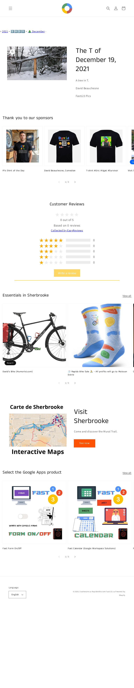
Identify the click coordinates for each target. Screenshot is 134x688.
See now (84, 443)
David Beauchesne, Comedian (60, 170)
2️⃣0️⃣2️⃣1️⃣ (18, 31)
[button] (10, 8)
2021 (5, 31)
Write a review (67, 273)
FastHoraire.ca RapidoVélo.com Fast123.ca (97, 591)
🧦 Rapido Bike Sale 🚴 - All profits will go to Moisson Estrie (97, 373)
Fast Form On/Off (12, 548)
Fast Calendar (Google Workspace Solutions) (92, 548)
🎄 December (36, 31)
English (15, 594)
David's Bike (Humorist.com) (18, 371)
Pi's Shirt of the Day (13, 170)
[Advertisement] (67, 648)
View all (127, 295)
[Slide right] (75, 182)
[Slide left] (59, 182)
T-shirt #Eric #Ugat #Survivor (102, 170)
